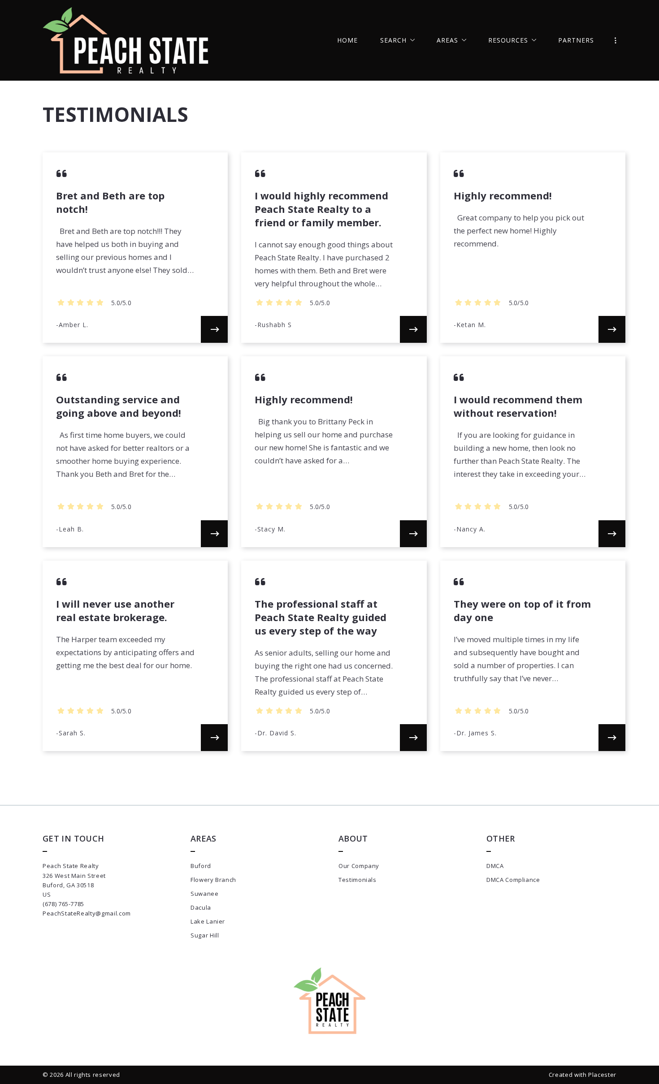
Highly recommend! (503, 195)
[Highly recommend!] (611, 329)
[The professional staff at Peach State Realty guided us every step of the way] (413, 737)
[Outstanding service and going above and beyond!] (214, 533)
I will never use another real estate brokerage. (115, 610)
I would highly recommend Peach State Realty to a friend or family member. (321, 209)
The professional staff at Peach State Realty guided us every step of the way (320, 617)
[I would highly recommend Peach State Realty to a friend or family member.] (413, 329)
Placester (602, 1075)
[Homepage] (125, 40)
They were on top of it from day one (522, 610)
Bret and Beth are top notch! (110, 202)
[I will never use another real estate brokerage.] (214, 737)
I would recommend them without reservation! (518, 406)
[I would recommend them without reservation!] (611, 533)
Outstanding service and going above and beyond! (118, 406)
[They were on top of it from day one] (611, 737)
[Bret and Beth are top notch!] (214, 329)
